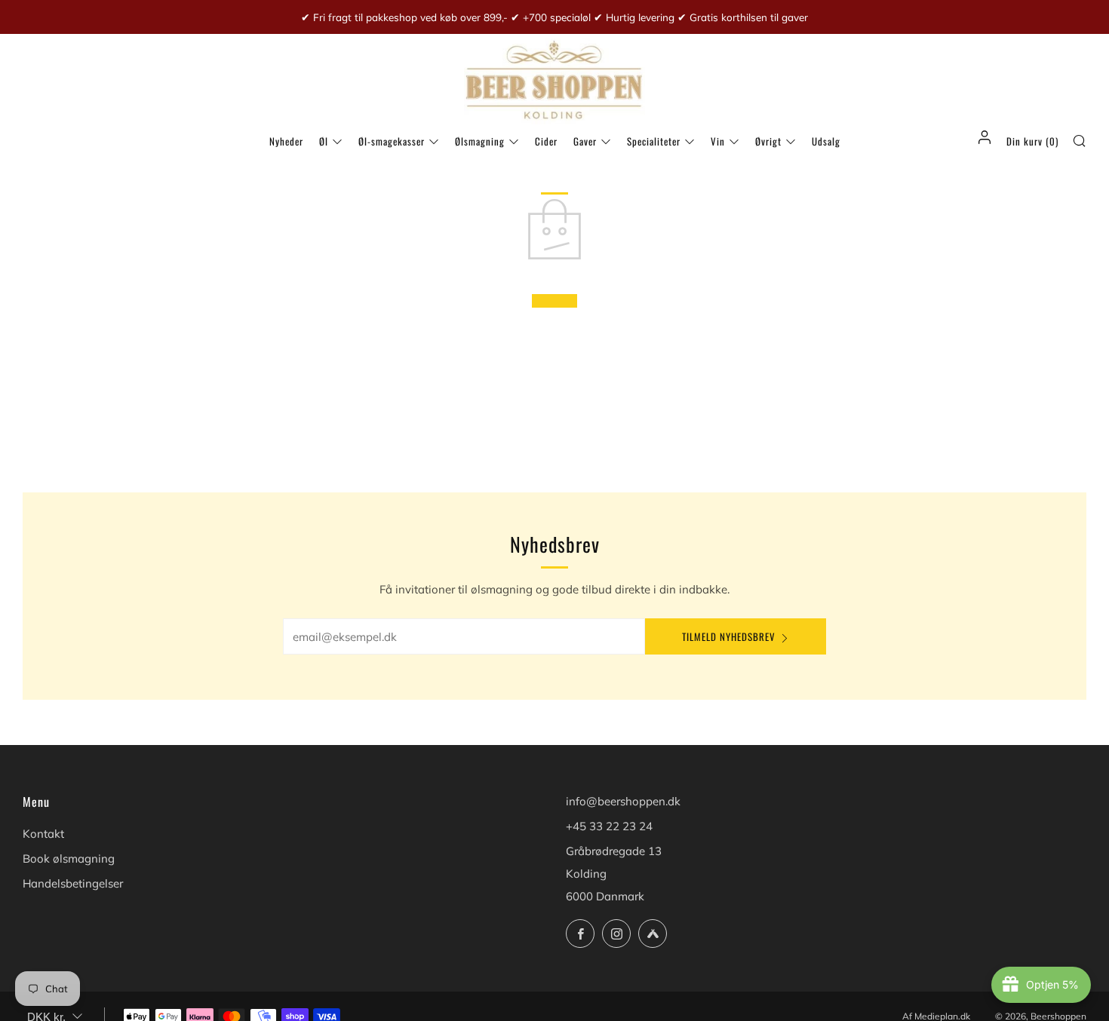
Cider (546, 141)
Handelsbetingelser (73, 883)
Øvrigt (768, 141)
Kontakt (43, 833)
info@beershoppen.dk (623, 801)
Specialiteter (653, 141)
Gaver (585, 141)
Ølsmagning (480, 141)
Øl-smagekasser (391, 141)
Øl (323, 141)
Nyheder (286, 141)
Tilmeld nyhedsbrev (729, 636)
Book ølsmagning (69, 858)
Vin (718, 141)
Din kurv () (1032, 141)
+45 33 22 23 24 (609, 826)
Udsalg (826, 141)
